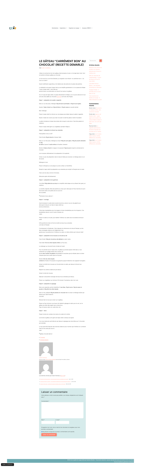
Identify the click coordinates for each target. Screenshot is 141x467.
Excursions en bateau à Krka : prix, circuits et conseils (95, 109)
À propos (42, 337)
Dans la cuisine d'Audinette (50, 359)
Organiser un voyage (74, 28)
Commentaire (45, 401)
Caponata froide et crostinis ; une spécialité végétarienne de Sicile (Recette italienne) (55, 381)
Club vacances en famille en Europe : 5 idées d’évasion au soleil (95, 97)
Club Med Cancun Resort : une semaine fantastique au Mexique (95, 85)
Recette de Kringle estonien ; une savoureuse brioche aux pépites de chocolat (54, 379)
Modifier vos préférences (7, 464)
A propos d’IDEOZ (86, 28)
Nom (43, 420)
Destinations (55, 28)
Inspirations (63, 28)
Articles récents (44, 339)
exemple (59, 96)
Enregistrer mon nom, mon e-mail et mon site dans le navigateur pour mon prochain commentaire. (60, 428)
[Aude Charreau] (46, 355)
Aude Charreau (46, 68)
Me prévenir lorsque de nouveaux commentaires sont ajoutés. (58, 431)
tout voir (62, 375)
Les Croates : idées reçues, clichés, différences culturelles (95, 135)
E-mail (58, 420)
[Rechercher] (100, 60)
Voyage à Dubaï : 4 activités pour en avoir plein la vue (95, 91)
